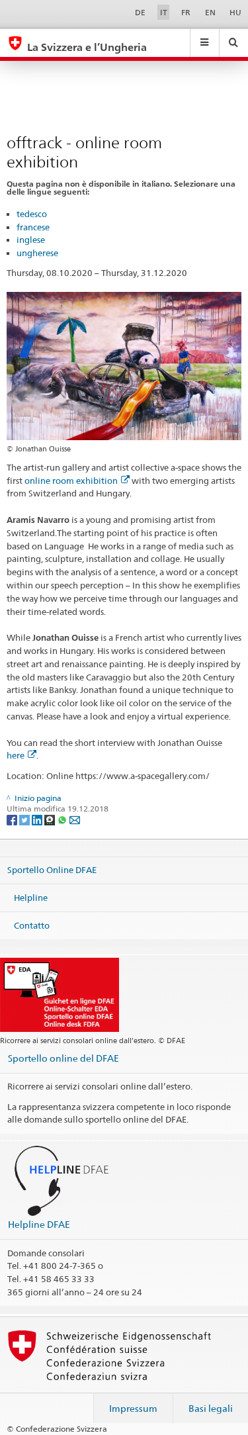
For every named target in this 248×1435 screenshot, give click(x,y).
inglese (31, 239)
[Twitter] (25, 819)
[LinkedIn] (38, 819)
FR (185, 12)
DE (140, 12)
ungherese (37, 253)
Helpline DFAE (39, 1224)
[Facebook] (13, 819)
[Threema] (50, 819)
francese (33, 227)
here (15, 755)
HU (235, 12)
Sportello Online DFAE (52, 869)
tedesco (32, 213)
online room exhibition (71, 480)
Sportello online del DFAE (63, 1058)
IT (163, 12)
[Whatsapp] (63, 819)
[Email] (74, 819)
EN (210, 12)
